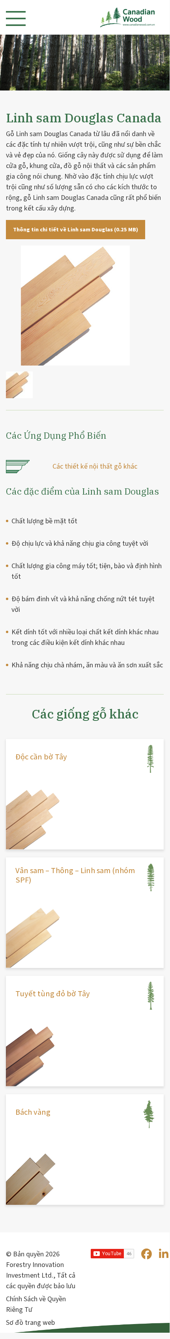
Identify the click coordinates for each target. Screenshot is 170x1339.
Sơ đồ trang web (30, 1323)
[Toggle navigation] (16, 18)
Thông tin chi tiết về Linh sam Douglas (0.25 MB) (75, 229)
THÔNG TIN (36, 780)
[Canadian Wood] (119, 17)
